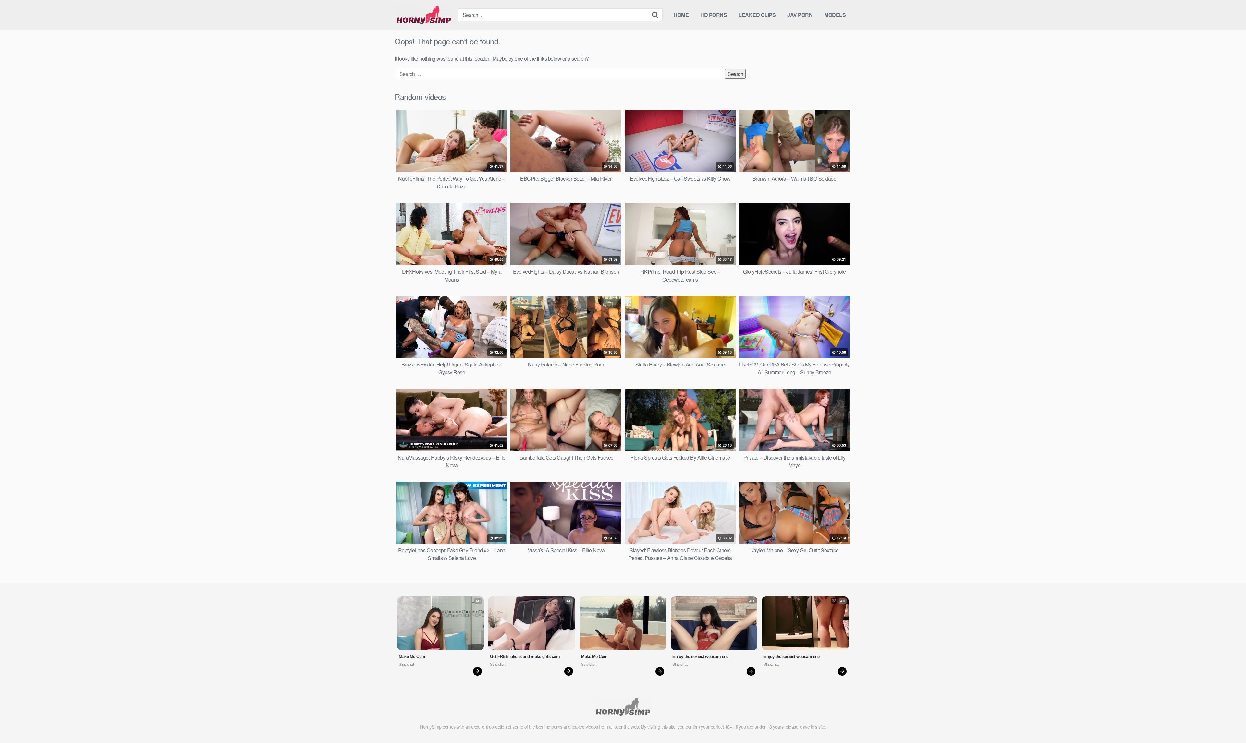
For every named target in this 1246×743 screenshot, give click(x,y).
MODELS (835, 14)
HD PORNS (713, 14)
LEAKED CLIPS (757, 14)
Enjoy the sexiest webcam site (700, 656)
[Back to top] (1228, 722)
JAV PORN (799, 14)
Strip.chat (406, 664)
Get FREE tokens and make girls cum (525, 656)
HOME (681, 14)
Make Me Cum (412, 656)
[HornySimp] (424, 15)
